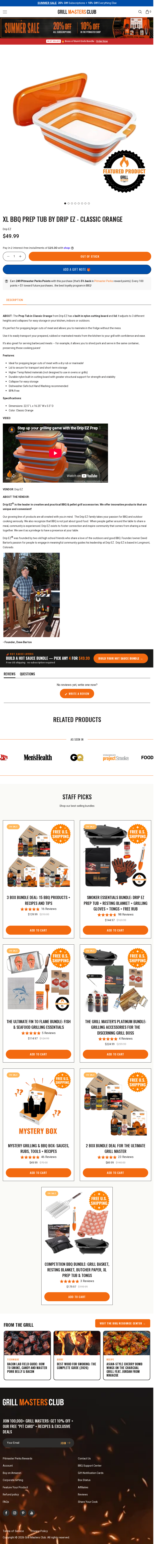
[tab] (14, 299)
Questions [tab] (27, 674)
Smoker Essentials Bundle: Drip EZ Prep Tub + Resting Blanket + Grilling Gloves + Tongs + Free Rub (113, 901)
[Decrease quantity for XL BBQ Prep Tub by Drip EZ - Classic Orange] (6, 256)
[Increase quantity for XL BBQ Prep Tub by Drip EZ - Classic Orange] (22, 256)
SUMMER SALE (45, 3)
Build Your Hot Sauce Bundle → (119, 658)
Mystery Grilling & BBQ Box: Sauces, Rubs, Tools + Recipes (37, 1143)
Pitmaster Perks (103, 281)
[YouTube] (31, 1506)
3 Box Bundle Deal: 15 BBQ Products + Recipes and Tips (37, 898)
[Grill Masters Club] (75, 11)
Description (14, 300)
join (62, 1436)
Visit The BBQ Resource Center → (120, 1317)
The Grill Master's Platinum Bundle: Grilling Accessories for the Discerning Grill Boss (113, 1023)
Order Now (100, 41)
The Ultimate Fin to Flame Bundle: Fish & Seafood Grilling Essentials (38, 1021)
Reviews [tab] (9, 674)
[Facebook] (6, 1506)
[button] (5, 12)
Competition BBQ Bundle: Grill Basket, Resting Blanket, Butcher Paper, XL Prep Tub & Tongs (75, 1263)
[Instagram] (14, 1506)
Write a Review (79, 694)
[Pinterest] (23, 1506)
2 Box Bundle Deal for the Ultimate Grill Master (113, 1143)
